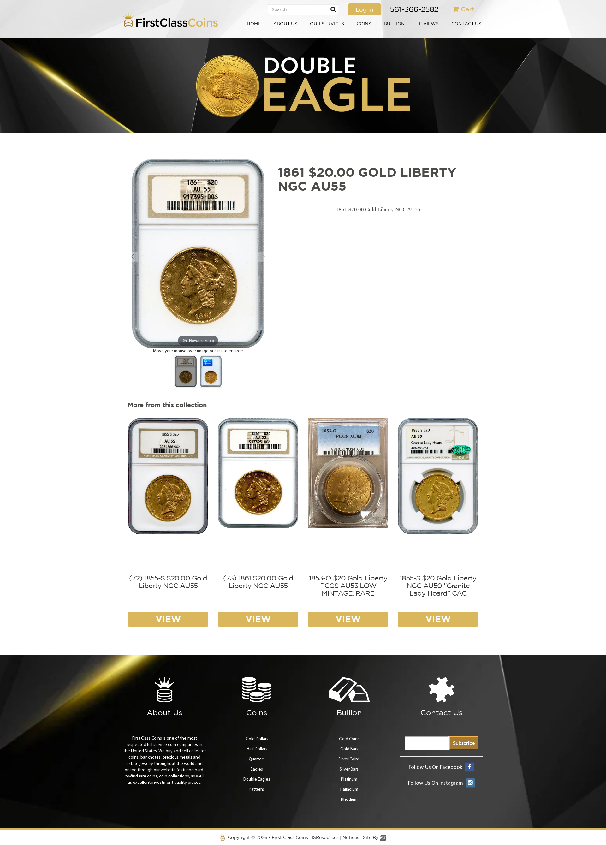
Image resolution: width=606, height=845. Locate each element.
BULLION (394, 23)
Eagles (257, 769)
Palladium (349, 789)
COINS (364, 23)
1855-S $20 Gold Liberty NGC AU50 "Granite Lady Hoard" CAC (438, 585)
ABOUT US (285, 23)
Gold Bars (349, 749)
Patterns (257, 789)
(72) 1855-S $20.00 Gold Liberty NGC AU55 (168, 581)
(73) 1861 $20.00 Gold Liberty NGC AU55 (258, 581)
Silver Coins (349, 759)
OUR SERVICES (327, 23)
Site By (371, 837)
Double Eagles (256, 779)
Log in (364, 9)
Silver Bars (349, 769)
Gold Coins (349, 739)
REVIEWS (428, 23)
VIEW (168, 619)
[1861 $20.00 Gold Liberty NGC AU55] (186, 371)
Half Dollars (257, 749)
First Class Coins (290, 837)
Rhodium (349, 799)
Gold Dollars (257, 739)
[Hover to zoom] (198, 253)
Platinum (349, 779)
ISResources (325, 837)
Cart (467, 9)
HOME (254, 23)
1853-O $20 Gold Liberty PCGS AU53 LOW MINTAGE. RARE (348, 585)
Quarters (257, 759)
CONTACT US (466, 23)
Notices (350, 837)
